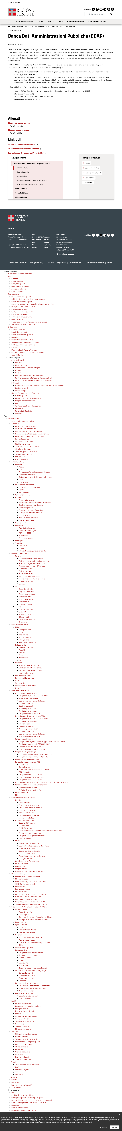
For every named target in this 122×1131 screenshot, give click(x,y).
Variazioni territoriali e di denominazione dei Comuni (34, 380)
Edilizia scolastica (21, 863)
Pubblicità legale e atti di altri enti (23, 345)
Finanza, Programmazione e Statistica (25, 393)
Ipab (20, 660)
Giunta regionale (17, 281)
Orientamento (20, 866)
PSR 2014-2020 (25, 515)
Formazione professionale (24, 820)
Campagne (15, 1105)
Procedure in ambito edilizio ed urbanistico (34, 985)
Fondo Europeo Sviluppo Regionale (28, 1041)
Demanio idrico (21, 188)
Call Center (15, 337)
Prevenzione (19, 1013)
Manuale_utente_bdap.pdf (20, 123)
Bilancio (18, 403)
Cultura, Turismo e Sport (20, 553)
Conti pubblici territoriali (23, 411)
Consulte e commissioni (20, 286)
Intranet (109, 263)
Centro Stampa (20, 390)
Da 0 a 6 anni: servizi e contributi (30, 807)
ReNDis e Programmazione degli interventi (34, 942)
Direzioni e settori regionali (21, 296)
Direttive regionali (25, 838)
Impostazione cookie (66, 254)
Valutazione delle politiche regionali (28, 406)
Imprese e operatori (26, 507)
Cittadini (14, 1079)
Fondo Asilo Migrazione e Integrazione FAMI (31, 784)
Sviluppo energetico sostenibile (26, 1039)
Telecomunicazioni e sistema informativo (33, 968)
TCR (16, 1072)
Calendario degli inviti (27, 724)
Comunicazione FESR (26, 731)
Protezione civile (21, 950)
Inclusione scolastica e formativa (31, 670)
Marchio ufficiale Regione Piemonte (24, 350)
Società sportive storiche (28, 594)
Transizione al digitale (23, 1059)
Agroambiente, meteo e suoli (25, 426)
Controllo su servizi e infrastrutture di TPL (30, 902)
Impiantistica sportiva (26, 599)
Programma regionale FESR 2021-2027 (33, 718)
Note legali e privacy (36, 263)
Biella (34, 245)
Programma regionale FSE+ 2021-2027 (33, 695)
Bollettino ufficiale (18, 329)
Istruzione (18, 800)
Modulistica (89, 182)
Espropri (18, 370)
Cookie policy (50, 263)
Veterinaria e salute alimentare (26, 1016)
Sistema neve (24, 601)
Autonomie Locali (17, 360)
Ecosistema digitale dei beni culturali (32, 563)
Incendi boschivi (25, 957)
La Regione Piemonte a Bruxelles (23, 306)
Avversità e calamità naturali (25, 428)
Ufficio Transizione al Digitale (21, 301)
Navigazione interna (22, 889)
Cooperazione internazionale (25, 685)
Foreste (18, 497)
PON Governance (21, 792)
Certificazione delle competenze (30, 833)
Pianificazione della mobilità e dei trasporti (30, 894)
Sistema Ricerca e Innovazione (26, 1034)
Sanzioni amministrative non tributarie (25, 342)
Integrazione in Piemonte (28, 787)
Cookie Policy (88, 1122)
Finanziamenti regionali (27, 932)
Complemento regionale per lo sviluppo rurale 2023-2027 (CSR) (42, 741)
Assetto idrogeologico (27, 940)
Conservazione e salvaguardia (30, 487)
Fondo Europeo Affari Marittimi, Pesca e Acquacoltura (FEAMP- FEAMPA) (41, 782)
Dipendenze (19, 1024)
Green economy (21, 523)
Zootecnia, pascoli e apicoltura (26, 451)
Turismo (18, 607)
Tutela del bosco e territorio (29, 517)
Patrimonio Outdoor (26, 538)
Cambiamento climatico (23, 495)
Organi (10, 276)
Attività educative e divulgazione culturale (34, 561)
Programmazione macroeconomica (28, 398)
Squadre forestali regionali (28, 996)
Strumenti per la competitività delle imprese (34, 846)
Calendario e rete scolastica (29, 805)
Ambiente (18, 464)
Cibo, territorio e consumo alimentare (28, 431)
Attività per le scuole (26, 812)
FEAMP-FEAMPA (21, 459)
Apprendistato (24, 825)
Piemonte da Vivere (97, 21)
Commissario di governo (24, 947)
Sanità (13, 1001)
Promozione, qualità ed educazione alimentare (32, 434)
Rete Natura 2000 (25, 492)
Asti (33, 242)
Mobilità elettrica (21, 891)
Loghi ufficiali (61, 263)
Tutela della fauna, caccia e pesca (27, 446)
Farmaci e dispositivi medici (25, 1011)
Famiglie (22, 652)
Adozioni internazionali (23, 675)
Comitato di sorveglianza (28, 711)
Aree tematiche (13, 418)
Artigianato (19, 1049)
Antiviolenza (23, 634)
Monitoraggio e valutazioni (28, 708)
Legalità (18, 688)
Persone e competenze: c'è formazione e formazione (30, 1102)
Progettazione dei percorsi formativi (32, 835)
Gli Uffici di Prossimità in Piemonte (23, 1095)
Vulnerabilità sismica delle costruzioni (32, 988)
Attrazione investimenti (23, 1044)
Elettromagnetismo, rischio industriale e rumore (36, 477)
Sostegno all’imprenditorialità (29, 851)
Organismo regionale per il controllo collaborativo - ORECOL (32, 304)
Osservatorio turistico (27, 619)
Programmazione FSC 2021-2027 (31, 774)
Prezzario (22, 927)
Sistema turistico (25, 612)
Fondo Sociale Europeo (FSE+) (26, 693)
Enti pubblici (15, 1082)
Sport (17, 586)
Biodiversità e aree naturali (25, 484)
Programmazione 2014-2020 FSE (31, 713)
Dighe (21, 945)
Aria (20, 469)
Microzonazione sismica (27, 991)
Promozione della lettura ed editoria (32, 579)
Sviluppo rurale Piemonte (24, 739)
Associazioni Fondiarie (27, 528)
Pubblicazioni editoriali (93, 173)
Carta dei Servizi (17, 355)
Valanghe (22, 980)
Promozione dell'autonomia (29, 665)
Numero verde (61, 237)
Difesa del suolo (21, 197)
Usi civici (18, 372)
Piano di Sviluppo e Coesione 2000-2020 (34, 769)
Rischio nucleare (25, 482)
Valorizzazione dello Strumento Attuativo (23, 148)
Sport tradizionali (25, 596)
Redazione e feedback (76, 263)
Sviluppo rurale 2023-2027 (25, 454)
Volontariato (23, 963)
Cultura (17, 556)
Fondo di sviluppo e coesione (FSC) (27, 762)
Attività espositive (25, 571)
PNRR (60, 21)
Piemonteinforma (17, 291)
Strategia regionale (26, 589)
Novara (46, 239)
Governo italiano (14, 2)
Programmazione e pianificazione (31, 952)
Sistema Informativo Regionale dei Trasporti (31, 904)
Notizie (87, 163)
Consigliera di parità (26, 858)
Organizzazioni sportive (27, 591)
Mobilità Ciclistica (21, 879)
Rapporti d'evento (23, 172)
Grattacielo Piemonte (19, 314)
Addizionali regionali (22, 1069)
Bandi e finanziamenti (19, 332)
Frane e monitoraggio (27, 978)
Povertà (22, 650)
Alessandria (36, 239)
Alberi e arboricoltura (26, 500)
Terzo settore (23, 657)
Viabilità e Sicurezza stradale (25, 884)
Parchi (21, 489)
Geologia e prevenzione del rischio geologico (31, 970)
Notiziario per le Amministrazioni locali (29, 375)
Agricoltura (15, 423)
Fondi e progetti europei (20, 690)
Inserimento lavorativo (27, 673)
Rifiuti (21, 479)
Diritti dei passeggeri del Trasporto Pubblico (30, 881)
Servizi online (90, 177)
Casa (17, 680)
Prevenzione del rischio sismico (26, 983)
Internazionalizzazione (23, 1057)
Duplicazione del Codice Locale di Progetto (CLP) (26, 153)
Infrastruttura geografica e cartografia (32, 551)
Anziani (21, 655)
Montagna (19, 525)
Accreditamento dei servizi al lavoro (32, 856)
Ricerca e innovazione (23, 1029)
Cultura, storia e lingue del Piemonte (32, 566)
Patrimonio (15, 383)
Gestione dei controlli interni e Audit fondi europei (29, 322)
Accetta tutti (114, 1127)
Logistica (22, 960)
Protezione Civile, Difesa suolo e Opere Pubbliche (32, 163)
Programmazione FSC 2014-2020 (31, 777)
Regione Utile (12, 327)
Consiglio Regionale (18, 283)
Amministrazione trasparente (21, 317)
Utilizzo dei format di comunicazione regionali (27, 352)
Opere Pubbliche (21, 193)
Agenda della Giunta (18, 289)
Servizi (51, 21)
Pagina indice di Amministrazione (20, 273)
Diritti (17, 627)
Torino (46, 242)
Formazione (23, 965)
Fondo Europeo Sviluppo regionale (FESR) (30, 716)
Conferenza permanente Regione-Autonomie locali (33, 378)
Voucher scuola (24, 802)
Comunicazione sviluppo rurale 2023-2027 (34, 746)
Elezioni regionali (21, 365)
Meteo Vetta (23, 535)
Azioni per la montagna (27, 530)
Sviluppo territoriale (22, 1036)
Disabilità (18, 662)
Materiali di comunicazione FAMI (30, 790)
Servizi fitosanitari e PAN (24, 441)
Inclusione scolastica (26, 818)
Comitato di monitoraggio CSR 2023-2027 (34, 744)
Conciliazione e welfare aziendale (27, 861)
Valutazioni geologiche (27, 975)
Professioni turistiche (26, 614)
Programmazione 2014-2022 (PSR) (32, 749)
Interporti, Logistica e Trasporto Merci (28, 896)
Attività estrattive (21, 1046)
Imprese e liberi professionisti (21, 1085)
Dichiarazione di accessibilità (17, 263)
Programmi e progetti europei (25, 751)
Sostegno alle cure (21, 1008)
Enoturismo (23, 622)
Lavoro (17, 840)
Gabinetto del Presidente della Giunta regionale (28, 299)
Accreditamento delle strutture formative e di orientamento (40, 830)
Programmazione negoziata (25, 400)
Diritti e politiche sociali (19, 624)
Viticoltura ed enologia (23, 449)
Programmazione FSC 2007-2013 (31, 779)
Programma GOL (21, 868)
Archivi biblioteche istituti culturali (31, 558)
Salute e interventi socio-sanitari (31, 667)
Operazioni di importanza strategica (32, 701)
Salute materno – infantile (24, 1021)
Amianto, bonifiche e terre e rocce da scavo (34, 472)
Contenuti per (12, 1077)
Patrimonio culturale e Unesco (30, 576)
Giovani (21, 632)
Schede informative (92, 168)
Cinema (21, 584)
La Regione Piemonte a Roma (22, 312)
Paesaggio (19, 540)
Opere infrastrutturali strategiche (27, 899)
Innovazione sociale (26, 647)
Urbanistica (23, 545)
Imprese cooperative (22, 1052)
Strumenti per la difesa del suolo (30, 937)
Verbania (47, 245)
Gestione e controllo (26, 706)
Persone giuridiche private (24, 678)
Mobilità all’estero (25, 828)
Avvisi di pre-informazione (28, 698)
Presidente (15, 278)
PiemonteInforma (75, 21)
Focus (13, 1092)
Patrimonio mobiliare (22, 388)
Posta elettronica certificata (95, 263)
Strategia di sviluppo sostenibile (22, 421)
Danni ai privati (22, 176)
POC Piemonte (24, 772)
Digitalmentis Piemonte (19, 1107)
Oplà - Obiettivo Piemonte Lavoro (23, 1110)
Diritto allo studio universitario (30, 815)
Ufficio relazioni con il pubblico (22, 334)
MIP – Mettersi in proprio (28, 848)
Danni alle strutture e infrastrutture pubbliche (32, 180)
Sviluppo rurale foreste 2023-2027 (31, 512)
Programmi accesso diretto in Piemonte (33, 757)
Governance (23, 764)
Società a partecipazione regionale (23, 324)
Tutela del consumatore (27, 642)
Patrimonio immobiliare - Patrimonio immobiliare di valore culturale (39, 385)
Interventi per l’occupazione (29, 843)
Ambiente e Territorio (18, 462)
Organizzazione (13, 294)
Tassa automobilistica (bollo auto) (27, 1064)
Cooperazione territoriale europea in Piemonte (35, 754)
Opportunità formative (27, 823)
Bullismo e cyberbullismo (28, 810)
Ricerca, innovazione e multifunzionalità (29, 436)
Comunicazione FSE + (27, 703)
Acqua (21, 467)
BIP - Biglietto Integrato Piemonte (27, 876)
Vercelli (46, 247)
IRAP (17, 1067)
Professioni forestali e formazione (31, 510)
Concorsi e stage (17, 319)
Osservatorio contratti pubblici (22, 339)
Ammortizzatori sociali (27, 853)
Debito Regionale (21, 395)
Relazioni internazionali (19, 309)
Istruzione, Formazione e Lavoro (23, 797)
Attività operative (25, 998)
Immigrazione (24, 640)
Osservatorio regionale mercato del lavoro (30, 871)
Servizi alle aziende (22, 439)
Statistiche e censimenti (23, 444)
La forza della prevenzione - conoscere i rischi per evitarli (31, 1100)
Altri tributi (19, 1074)
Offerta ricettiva (24, 617)
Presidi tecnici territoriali (24, 993)
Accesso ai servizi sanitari (24, 1003)
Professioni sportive (26, 604)
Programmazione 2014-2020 (29, 736)
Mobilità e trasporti (18, 874)
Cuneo (34, 247)
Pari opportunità (25, 629)
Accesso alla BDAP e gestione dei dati (22, 144)
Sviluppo (14, 1031)
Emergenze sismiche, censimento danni (30, 184)
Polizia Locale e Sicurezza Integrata (27, 367)
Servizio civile (20, 683)
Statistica (18, 413)
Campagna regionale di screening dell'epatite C (28, 1097)
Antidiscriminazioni (26, 637)
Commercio (19, 1054)
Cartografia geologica (26, 973)
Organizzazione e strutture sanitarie (28, 1006)
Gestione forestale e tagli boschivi (31, 505)
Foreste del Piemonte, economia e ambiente (35, 502)
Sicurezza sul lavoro (22, 1019)
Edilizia (21, 548)
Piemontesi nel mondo (27, 568)
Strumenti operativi (22, 1026)
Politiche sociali (20, 645)
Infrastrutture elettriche (27, 929)
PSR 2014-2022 (21, 456)
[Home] (9, 26)
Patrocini (14, 347)
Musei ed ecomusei (26, 573)
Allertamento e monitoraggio (29, 955)
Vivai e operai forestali (27, 520)
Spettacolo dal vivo (26, 581)
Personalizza (103, 1127)
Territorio (18, 543)
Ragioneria (19, 408)
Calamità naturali (22, 167)
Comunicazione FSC (26, 767)
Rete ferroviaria (20, 886)
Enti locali (18, 362)
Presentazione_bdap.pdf (19, 130)
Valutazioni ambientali (27, 474)
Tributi (13, 1062)
